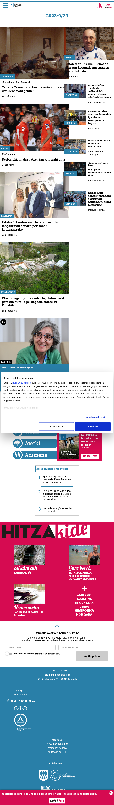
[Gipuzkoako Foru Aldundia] (57, 775)
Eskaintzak (84, 602)
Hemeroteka (84, 610)
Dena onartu (93, 426)
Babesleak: (57, 763)
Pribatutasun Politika (23, 653)
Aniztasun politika (57, 752)
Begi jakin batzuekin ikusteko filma (99, 172)
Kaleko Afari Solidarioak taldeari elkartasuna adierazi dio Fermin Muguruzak (99, 198)
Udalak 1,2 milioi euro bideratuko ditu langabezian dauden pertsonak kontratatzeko (30, 225)
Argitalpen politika (57, 748)
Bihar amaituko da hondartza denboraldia (99, 143)
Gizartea (70, 123)
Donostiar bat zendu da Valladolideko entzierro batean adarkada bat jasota (99, 91)
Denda (84, 606)
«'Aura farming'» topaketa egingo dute (57, 509)
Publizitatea (20, 694)
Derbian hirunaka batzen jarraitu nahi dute (33, 159)
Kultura (70, 173)
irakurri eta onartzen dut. (36, 653)
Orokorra (71, 95)
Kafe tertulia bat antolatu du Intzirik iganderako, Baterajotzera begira (99, 117)
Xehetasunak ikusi (95, 417)
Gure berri (84, 594)
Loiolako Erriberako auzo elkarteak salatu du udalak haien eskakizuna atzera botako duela (57, 495)
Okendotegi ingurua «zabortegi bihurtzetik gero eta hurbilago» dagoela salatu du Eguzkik (33, 301)
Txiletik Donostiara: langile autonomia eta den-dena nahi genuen (33, 89)
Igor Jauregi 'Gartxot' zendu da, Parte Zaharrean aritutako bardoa (57, 479)
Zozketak (84, 598)
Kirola (69, 57)
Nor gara (84, 614)
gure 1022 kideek (21, 382)
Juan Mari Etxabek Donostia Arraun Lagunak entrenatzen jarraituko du (87, 67)
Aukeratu (55, 426)
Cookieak (57, 740)
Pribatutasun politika (57, 744)
